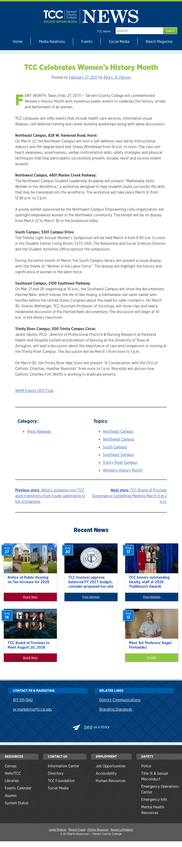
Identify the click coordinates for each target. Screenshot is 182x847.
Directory (56, 773)
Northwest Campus (119, 439)
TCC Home (104, 31)
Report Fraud (76, 830)
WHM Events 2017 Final (34, 390)
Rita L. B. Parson (117, 77)
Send (88, 727)
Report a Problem (122, 830)
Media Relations (52, 41)
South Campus (115, 447)
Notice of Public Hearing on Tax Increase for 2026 (28, 579)
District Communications (120, 699)
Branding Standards (115, 709)
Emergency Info (154, 799)
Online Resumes (98, 830)
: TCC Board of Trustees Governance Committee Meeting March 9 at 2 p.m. (129, 496)
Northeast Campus (118, 431)
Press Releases (39, 431)
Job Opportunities (111, 766)
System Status (16, 803)
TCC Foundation (61, 780)
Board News (30, 597)
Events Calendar (18, 788)
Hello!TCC (13, 773)
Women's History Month (122, 470)
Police (146, 766)
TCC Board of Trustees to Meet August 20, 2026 (29, 645)
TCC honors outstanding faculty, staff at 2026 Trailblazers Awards (149, 582)
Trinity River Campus (120, 462)
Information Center (63, 766)
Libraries (12, 780)
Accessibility (106, 773)
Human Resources (111, 780)
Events (86, 41)
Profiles (151, 658)
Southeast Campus (118, 454)
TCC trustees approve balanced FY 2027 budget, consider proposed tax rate (91, 582)
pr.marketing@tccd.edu (32, 709)
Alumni (11, 795)
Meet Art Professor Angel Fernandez (150, 645)
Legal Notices (57, 830)
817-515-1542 (23, 699)
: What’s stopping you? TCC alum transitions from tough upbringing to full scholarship (50, 496)
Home (18, 41)
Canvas (11, 766)
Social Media (119, 41)
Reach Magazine (159, 41)
